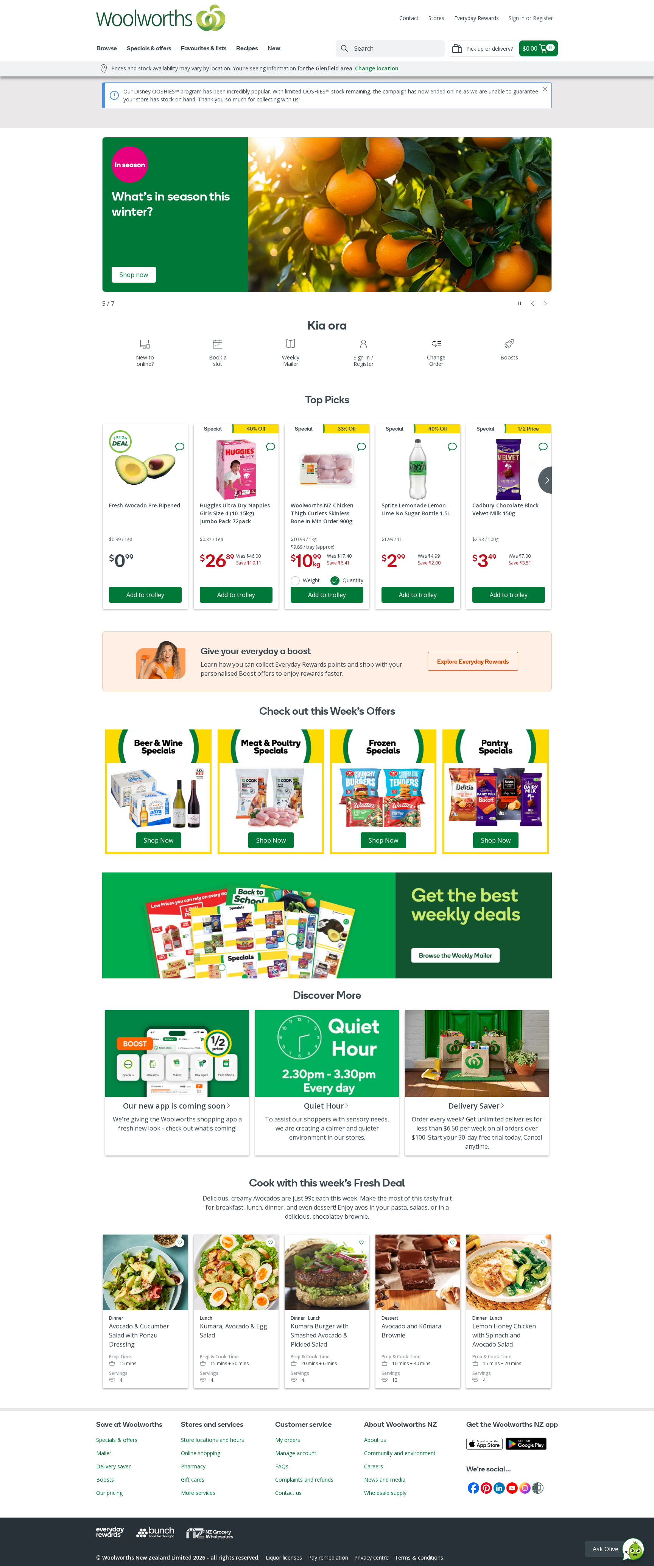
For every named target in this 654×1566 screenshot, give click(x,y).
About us (375, 1439)
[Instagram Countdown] (525, 1487)
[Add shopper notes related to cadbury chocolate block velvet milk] (543, 446)
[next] (545, 480)
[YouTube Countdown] (512, 1487)
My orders (287, 1439)
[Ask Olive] (633, 1551)
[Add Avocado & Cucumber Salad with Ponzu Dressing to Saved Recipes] (180, 1242)
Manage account (295, 1453)
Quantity (353, 580)
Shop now (134, 275)
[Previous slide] (532, 303)
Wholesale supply (385, 1492)
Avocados (266, 1198)
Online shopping (200, 1453)
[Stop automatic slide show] (520, 303)
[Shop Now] (158, 791)
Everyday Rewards (476, 18)
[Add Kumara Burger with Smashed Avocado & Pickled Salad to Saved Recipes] (361, 1242)
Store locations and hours (212, 1439)
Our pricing (109, 1492)
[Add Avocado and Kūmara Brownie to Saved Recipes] (452, 1242)
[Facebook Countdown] (473, 1487)
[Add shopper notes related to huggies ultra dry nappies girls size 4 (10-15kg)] (271, 446)
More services (198, 1492)
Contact (409, 18)
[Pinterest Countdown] (486, 1487)
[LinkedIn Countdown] (499, 1487)
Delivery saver (113, 1466)
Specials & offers (116, 1439)
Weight (311, 580)
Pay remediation (328, 1557)
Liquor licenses (284, 1557)
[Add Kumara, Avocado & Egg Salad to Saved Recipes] (271, 1242)
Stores (436, 18)
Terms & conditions (419, 1557)
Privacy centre (371, 1557)
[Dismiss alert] (545, 89)
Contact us (288, 1492)
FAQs (281, 1466)
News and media (384, 1479)
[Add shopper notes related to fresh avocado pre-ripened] (180, 446)
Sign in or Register (531, 18)
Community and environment (400, 1453)
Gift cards (192, 1479)
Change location (377, 68)
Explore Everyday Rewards (473, 661)
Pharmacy (193, 1466)
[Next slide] (545, 303)
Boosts (105, 1479)
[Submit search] (344, 48)
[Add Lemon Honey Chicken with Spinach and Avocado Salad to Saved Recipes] (543, 1242)
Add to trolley (145, 595)
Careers (373, 1466)
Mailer (103, 1453)
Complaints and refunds (304, 1479)
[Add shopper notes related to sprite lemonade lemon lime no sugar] (452, 446)
